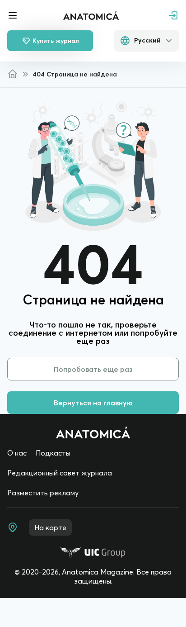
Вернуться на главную (93, 402)
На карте (50, 527)
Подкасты (53, 452)
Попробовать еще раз (93, 369)
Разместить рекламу (43, 492)
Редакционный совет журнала (59, 472)
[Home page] (93, 432)
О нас (17, 452)
